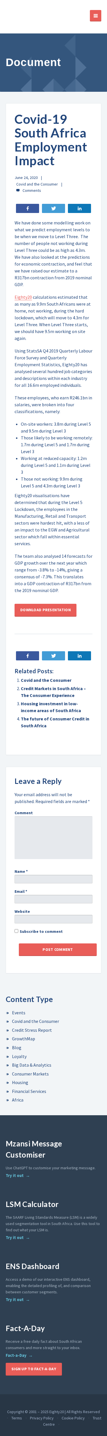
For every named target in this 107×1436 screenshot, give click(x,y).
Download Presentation (45, 609)
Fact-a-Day (16, 1355)
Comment (24, 812)
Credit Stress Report (32, 1030)
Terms (16, 1418)
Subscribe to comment (41, 931)
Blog (16, 1047)
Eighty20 (23, 297)
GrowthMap (23, 1038)
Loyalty (19, 1056)
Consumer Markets (30, 1074)
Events (18, 1012)
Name (21, 871)
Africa (17, 1100)
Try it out (15, 1175)
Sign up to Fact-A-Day (33, 1368)
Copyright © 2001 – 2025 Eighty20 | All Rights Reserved (53, 1411)
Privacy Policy (42, 1418)
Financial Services (29, 1091)
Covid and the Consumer (37, 184)
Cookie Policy (73, 1418)
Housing (20, 1082)
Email (21, 891)
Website (22, 911)
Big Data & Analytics (31, 1065)
